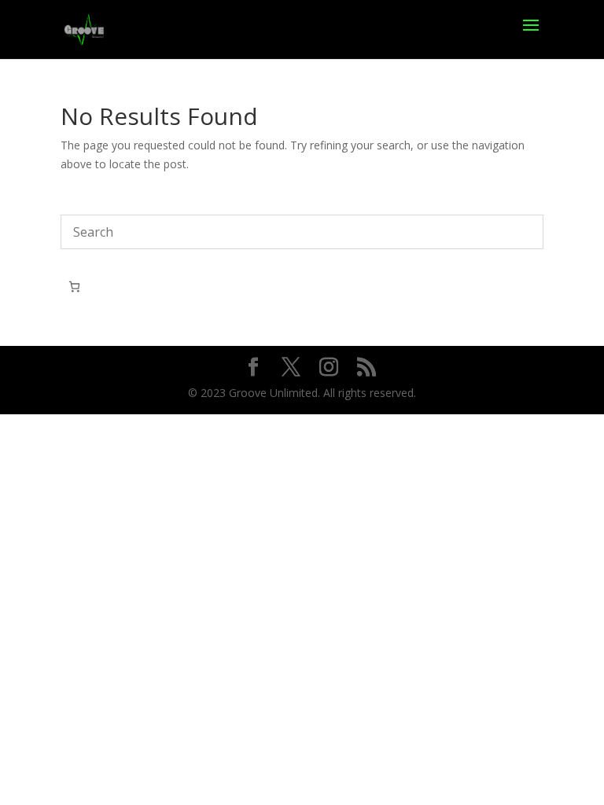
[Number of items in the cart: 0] (74, 286)
